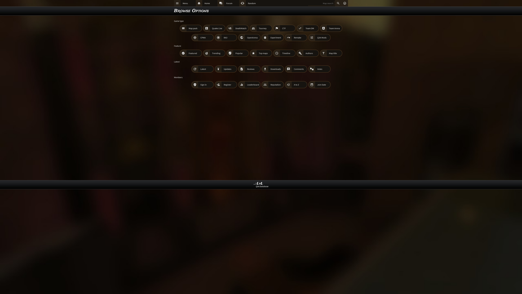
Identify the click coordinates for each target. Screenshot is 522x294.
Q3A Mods (322, 37)
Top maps (263, 53)
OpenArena (252, 37)
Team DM (310, 28)
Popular (239, 53)
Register (227, 84)
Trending (216, 53)
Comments (299, 69)
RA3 (225, 37)
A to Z (296, 84)
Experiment (276, 37)
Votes (319, 69)
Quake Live (217, 28)
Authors (309, 53)
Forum (229, 3)
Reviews (250, 69)
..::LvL (258, 183)
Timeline (286, 53)
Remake (297, 37)
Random (252, 3)
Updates (227, 69)
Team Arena (334, 28)
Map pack (193, 28)
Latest (203, 69)
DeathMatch (240, 28)
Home (207, 3)
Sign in (203, 84)
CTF (284, 28)
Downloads (276, 69)
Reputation (276, 84)
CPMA (203, 37)
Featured (193, 53)
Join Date (321, 84)
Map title (333, 53)
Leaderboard (253, 84)
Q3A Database (262, 186)
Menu (185, 3)
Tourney (262, 28)
